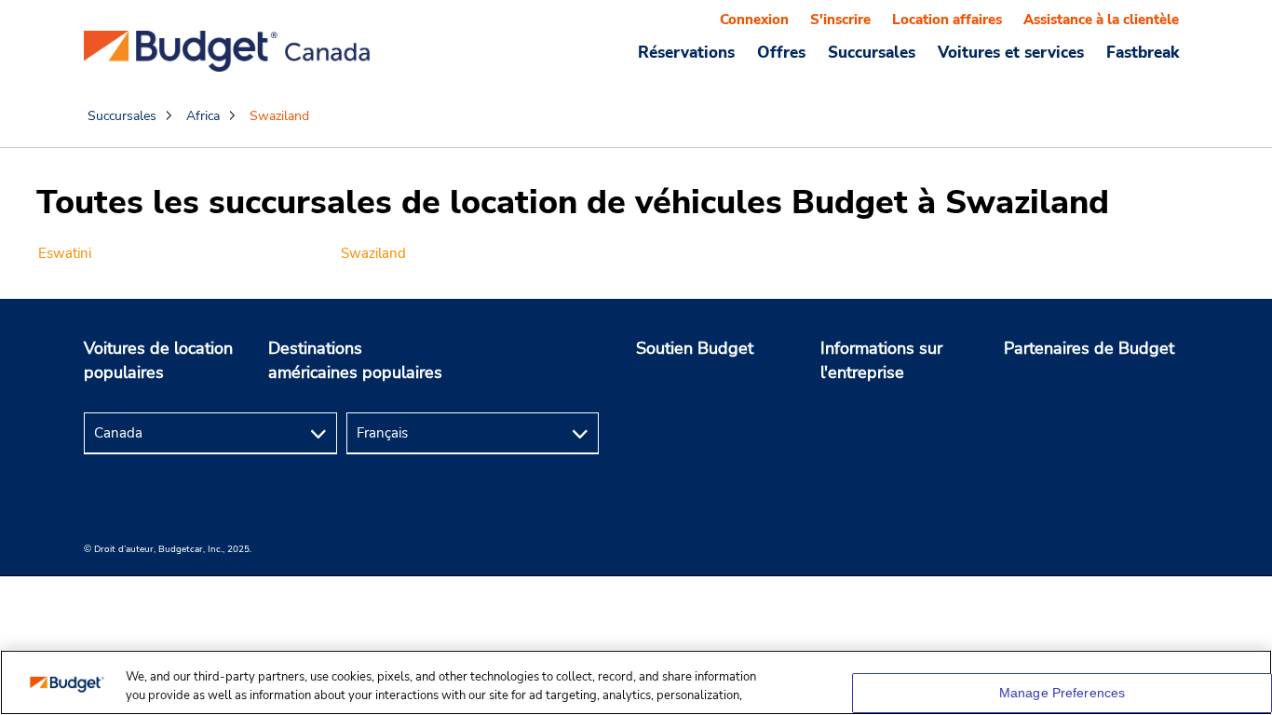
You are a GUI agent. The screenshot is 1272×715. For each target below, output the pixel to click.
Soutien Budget (694, 348)
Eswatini (64, 253)
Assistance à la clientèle (1101, 19)
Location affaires (947, 19)
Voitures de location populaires (158, 360)
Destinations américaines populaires (355, 360)
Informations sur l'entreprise (881, 360)
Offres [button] (781, 52)
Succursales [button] (871, 52)
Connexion (754, 19)
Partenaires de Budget (1089, 348)
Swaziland (373, 253)
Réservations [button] (686, 52)
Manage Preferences (1062, 692)
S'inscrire (840, 19)
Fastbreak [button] (1142, 52)
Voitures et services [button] (1011, 52)
